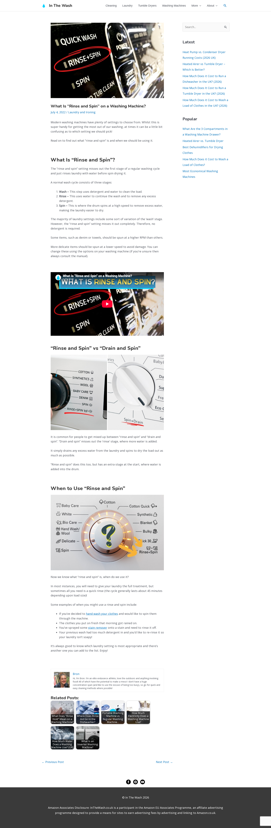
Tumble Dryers (147, 5)
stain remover (97, 627)
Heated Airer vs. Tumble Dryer (203, 141)
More (194, 5)
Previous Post (53, 762)
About (210, 5)
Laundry (127, 5)
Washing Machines (174, 5)
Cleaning (111, 5)
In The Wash (60, 5)
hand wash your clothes (102, 614)
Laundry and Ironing (82, 112)
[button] (225, 5)
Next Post (164, 762)
